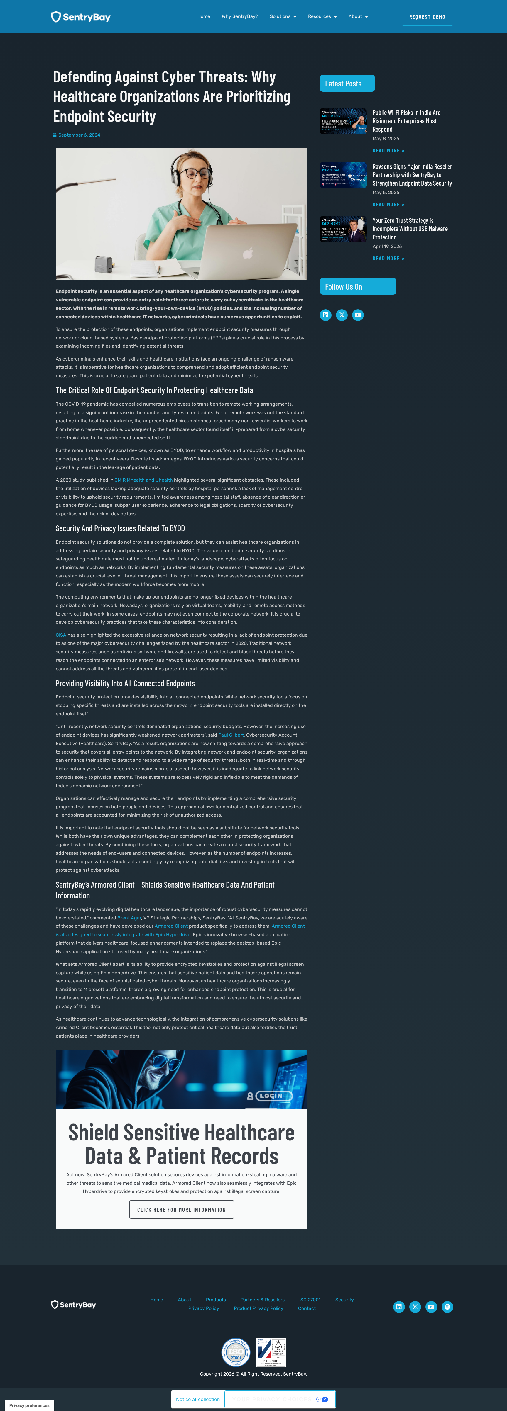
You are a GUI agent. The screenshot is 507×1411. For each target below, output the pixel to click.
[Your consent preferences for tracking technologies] (29, 1405)
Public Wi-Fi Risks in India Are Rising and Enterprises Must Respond (406, 120)
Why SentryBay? (240, 16)
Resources (319, 16)
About (355, 16)
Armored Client (171, 926)
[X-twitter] (342, 315)
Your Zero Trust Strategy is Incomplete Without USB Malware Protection (410, 228)
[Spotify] (447, 1307)
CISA (61, 635)
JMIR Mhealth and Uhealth (144, 480)
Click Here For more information (181, 1209)
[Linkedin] (326, 315)
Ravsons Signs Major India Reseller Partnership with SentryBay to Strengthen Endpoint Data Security (412, 174)
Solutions (280, 16)
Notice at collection (198, 1399)
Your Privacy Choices (272, 1399)
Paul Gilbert (231, 735)
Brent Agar (129, 918)
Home (203, 16)
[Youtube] (358, 315)
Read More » (389, 150)
